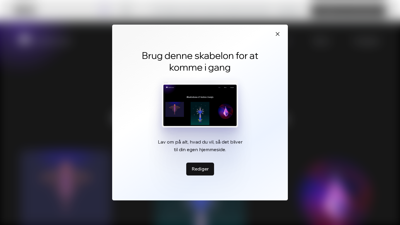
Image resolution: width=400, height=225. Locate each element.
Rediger (200, 169)
